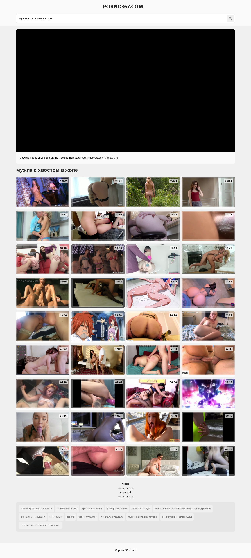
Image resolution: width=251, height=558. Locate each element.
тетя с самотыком (67, 508)
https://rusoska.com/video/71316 (100, 158)
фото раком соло (116, 508)
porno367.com (123, 6)
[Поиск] (230, 18)
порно (125, 484)
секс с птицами (87, 517)
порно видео (125, 488)
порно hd (125, 492)
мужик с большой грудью (142, 517)
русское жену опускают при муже (40, 525)
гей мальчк (55, 517)
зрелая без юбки (92, 508)
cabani (70, 517)
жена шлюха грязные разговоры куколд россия (183, 508)
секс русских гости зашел (177, 517)
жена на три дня (140, 508)
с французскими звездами (36, 508)
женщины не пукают (33, 517)
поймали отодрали (112, 517)
